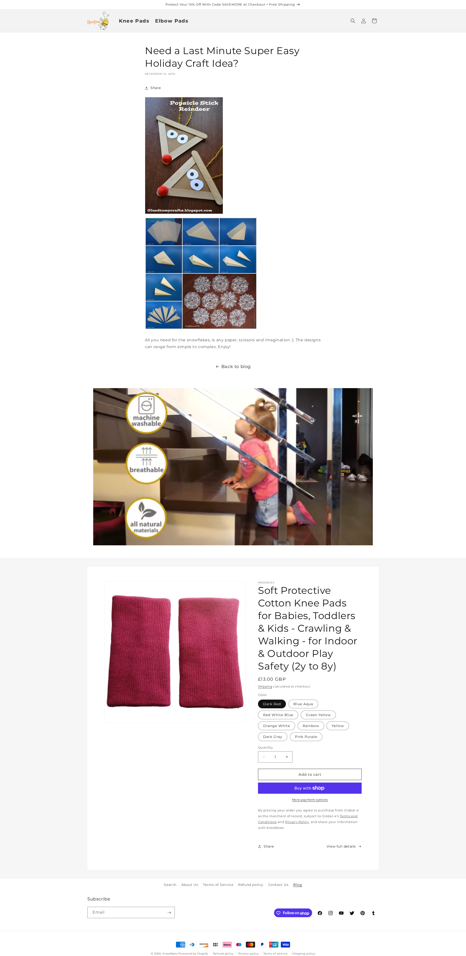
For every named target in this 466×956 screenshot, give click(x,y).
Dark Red (272, 704)
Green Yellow (318, 714)
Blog (297, 884)
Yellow (338, 725)
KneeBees (170, 953)
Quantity (265, 747)
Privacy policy (248, 953)
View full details (341, 846)
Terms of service (275, 953)
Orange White (276, 725)
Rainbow (311, 725)
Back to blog (236, 366)
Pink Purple (306, 736)
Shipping (265, 686)
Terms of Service (218, 884)
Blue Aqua (303, 704)
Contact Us (278, 884)
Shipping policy (303, 953)
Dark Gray (272, 736)
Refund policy (250, 884)
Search (170, 884)
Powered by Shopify (193, 953)
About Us (189, 884)
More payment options (310, 799)
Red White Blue (278, 714)
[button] (353, 21)
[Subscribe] (169, 912)
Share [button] (155, 88)
